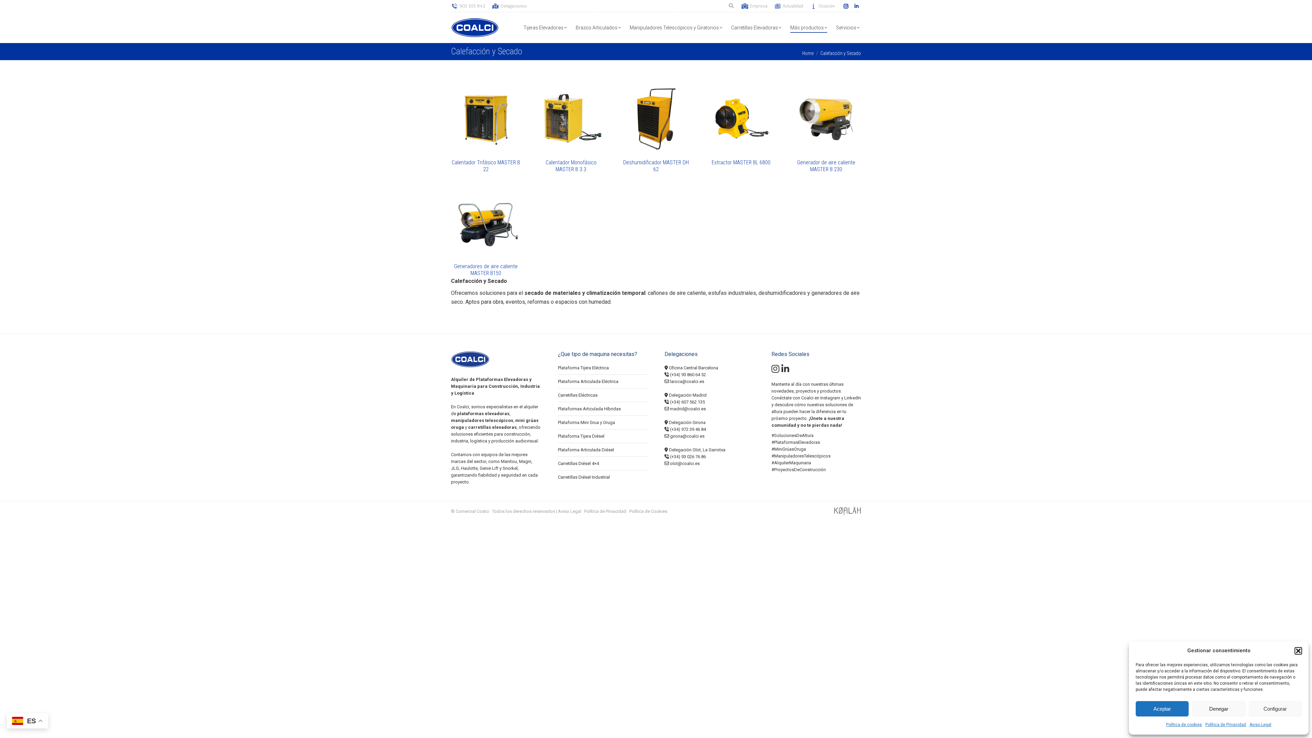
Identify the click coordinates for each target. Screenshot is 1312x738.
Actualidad (793, 6)
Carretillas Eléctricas (578, 395)
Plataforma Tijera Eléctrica (583, 367)
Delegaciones (514, 6)
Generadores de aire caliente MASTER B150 (486, 269)
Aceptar (1162, 709)
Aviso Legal (1260, 724)
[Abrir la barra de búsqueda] (732, 6)
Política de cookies (1184, 724)
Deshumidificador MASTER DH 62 (656, 166)
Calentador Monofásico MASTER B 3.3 (571, 166)
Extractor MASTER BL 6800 (741, 162)
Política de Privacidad (1225, 724)
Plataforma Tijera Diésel (581, 436)
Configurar (1275, 709)
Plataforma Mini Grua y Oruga (586, 422)
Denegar (1218, 709)
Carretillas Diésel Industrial (584, 477)
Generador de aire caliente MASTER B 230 (826, 166)
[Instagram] (775, 370)
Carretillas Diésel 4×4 (578, 463)
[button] (1298, 650)
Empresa (758, 6)
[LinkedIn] (785, 370)
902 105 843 (472, 6)
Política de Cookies (648, 511)
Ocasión (827, 6)
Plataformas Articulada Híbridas (589, 408)
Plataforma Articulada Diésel (586, 449)
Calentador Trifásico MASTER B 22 (486, 166)
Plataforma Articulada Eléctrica (588, 381)
